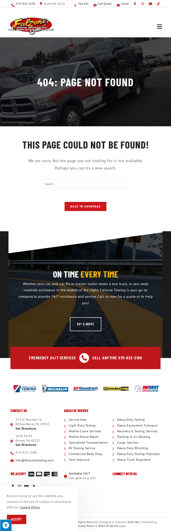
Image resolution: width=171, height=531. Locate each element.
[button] (85, 324)
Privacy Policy (85, 525)
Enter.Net (133, 522)
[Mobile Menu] (160, 26)
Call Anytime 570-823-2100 (117, 357)
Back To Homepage (85, 206)
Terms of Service (108, 525)
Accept (16, 519)
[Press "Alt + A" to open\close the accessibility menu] (6, 525)
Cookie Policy (30, 507)
